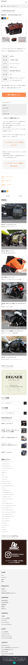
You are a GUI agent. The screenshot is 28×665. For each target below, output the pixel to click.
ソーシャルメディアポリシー (6, 624)
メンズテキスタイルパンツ (7, 492)
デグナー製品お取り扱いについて (7, 649)
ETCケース (4, 472)
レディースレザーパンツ (7, 507)
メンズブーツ (4, 501)
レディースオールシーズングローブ (9, 512)
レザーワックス (5, 531)
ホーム (2, 575)
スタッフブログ (4, 620)
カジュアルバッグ (6, 274)
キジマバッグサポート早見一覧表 (7, 653)
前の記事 (7, 195)
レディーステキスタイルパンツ (8, 509)
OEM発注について (4, 655)
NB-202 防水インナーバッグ (7, 277)
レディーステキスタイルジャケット (9, 505)
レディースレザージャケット (7, 503)
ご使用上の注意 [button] (6, 113)
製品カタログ (3, 608)
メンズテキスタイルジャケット (8, 485)
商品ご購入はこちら (14, 95)
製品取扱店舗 (3, 604)
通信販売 (3, 606)
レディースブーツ (5, 518)
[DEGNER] (6, 1)
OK (14, 662)
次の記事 (20, 195)
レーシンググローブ (6, 520)
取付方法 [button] (4, 105)
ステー (3, 474)
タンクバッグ (4, 479)
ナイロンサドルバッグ (7, 10)
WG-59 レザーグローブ (7, 423)
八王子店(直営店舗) (4, 602)
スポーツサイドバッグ (7, 247)
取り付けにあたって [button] (7, 102)
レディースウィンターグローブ (8, 516)
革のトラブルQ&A (4, 651)
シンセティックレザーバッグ (7, 468)
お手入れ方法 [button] (5, 108)
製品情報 (3, 588)
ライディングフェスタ (5, 633)
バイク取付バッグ (17, 327)
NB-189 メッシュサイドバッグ (8, 357)
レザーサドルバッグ (5, 428)
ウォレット (4, 527)
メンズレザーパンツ (6, 490)
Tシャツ (3, 488)
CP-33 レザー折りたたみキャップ (9, 437)
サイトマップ (3, 577)
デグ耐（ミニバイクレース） (6, 635)
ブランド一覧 (3, 590)
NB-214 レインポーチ (6, 452)
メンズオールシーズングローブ (8, 494)
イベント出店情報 (4, 631)
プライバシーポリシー (5, 622)
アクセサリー (4, 435)
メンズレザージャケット (7, 483)
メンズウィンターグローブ (10, 421)
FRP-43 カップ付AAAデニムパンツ (9, 445)
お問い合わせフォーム (5, 645)
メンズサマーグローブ (6, 496)
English (2, 579)
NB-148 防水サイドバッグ (7, 251)
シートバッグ (4, 477)
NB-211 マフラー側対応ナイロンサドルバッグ (12, 331)
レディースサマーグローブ (7, 514)
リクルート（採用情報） (5, 618)
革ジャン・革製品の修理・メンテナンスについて (10, 647)
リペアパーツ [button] (5, 111)
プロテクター (4, 523)
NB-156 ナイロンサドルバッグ (8, 224)
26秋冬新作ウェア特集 (5, 421)
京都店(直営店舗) (4, 600)
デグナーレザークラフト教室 (6, 637)
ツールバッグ (4, 470)
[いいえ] (26, 660)
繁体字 (2, 581)
